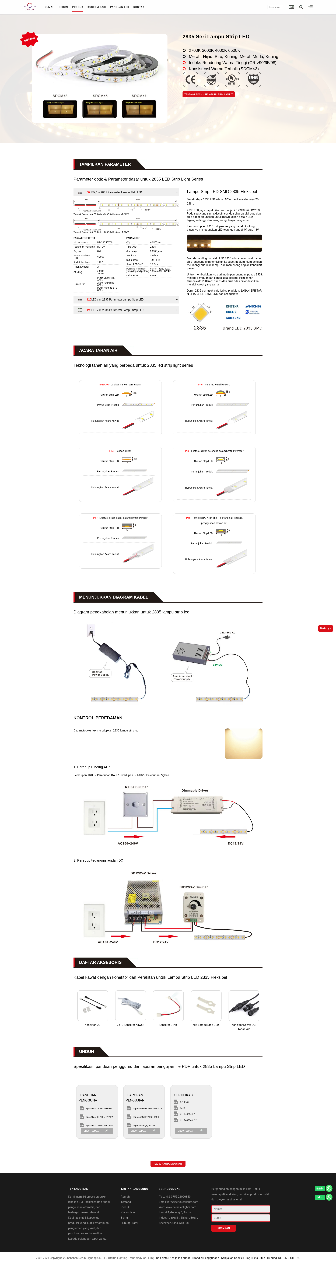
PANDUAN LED (119, 7)
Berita (124, 1217)
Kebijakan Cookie (232, 1258)
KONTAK (138, 7)
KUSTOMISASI (97, 7)
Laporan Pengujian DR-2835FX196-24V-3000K (144, 1126)
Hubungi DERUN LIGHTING (283, 1258)
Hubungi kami (129, 1223)
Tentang (126, 1202)
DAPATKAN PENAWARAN (168, 1164)
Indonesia (274, 7)
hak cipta (162, 1258)
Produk (125, 1207)
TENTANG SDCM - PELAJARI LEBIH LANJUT (208, 94)
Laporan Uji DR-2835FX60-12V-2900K (147, 1109)
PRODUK (77, 7)
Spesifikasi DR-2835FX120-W (99, 1117)
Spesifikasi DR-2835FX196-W (99, 1125)
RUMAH (50, 7)
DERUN (63, 7)
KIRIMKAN (224, 1228)
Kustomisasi (128, 1212)
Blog (247, 1258)
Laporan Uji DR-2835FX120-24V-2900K (146, 1118)
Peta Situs (258, 1258)
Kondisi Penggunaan (206, 1258)
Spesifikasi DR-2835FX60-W (99, 1108)
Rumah (125, 1196)
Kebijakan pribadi (180, 1258)
